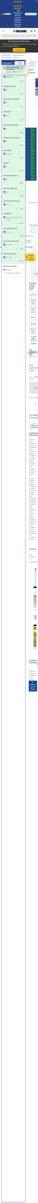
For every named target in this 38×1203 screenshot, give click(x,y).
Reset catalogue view (31, 556)
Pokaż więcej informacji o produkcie (33, 339)
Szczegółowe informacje (33, 352)
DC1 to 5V (8, 232)
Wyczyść (21, 81)
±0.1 (7, 103)
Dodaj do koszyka (31, 257)
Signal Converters (18, 55)
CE (6, 167)
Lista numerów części (30, 352)
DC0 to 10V (9, 257)
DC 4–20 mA (9, 245)
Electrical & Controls (22, 53)
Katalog (35, 352)
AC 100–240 (9, 154)
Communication (5, 55)
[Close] (35, 40)
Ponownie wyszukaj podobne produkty (33, 687)
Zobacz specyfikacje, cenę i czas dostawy (14, 72)
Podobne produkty (26, 247)
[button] (31, 14)
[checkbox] (11, 77)
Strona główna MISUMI (7, 53)
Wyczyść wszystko (19, 63)
